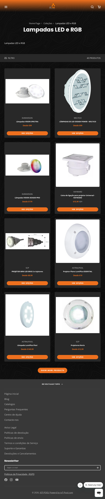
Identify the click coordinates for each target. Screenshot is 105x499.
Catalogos (9, 404)
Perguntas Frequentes (16, 409)
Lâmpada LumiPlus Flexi (27, 327)
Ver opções (27, 133)
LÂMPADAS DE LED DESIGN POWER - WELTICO (78, 103)
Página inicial (11, 393)
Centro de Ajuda (13, 414)
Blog (6, 399)
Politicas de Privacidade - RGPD (19, 474)
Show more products (52, 370)
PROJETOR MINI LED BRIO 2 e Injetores (27, 253)
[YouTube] (16, 479)
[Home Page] (52, 7)
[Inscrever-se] (97, 467)
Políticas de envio (13, 437)
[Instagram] (11, 479)
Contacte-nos (11, 419)
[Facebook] (5, 479)
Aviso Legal (10, 427)
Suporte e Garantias (15, 448)
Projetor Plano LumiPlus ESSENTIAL (78, 253)
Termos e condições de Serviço (21, 443)
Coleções (48, 23)
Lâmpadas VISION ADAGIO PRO (27, 178)
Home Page (34, 23)
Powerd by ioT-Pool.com (61, 492)
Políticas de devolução (16, 432)
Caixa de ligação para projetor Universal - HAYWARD (78, 178)
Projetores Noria (78, 327)
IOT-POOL (44, 492)
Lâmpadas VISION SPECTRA (27, 103)
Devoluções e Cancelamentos (20, 453)
